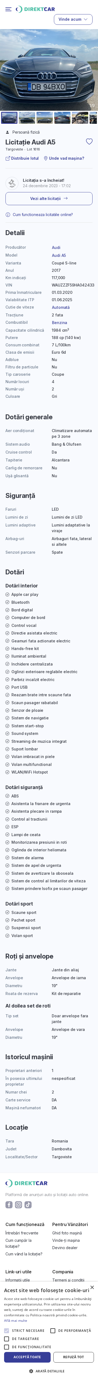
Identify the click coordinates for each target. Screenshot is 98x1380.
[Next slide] (90, 83)
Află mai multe (15, 1320)
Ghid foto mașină (67, 1233)
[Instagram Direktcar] (18, 1204)
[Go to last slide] (8, 83)
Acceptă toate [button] (27, 1357)
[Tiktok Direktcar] (28, 1204)
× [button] (92, 1288)
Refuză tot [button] (73, 1357)
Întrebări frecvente (21, 1233)
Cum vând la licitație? (23, 1254)
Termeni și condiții (68, 1280)
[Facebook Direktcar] (9, 1204)
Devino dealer (65, 1247)
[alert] (49, 1331)
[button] (9, 118)
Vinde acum (70, 19)
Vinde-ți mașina (66, 1240)
